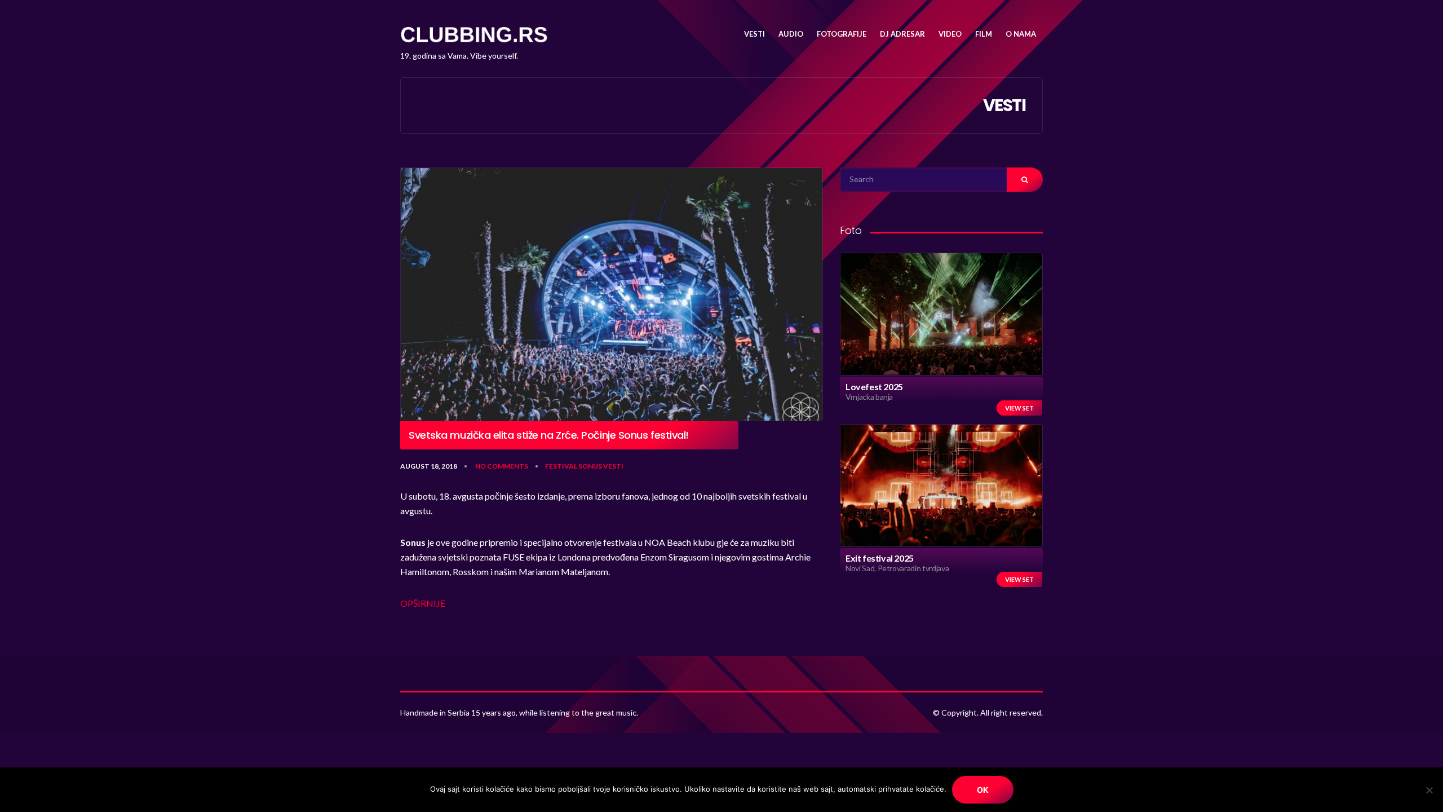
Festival (561, 466)
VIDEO (950, 33)
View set (1019, 408)
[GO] (1025, 179)
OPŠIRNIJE (422, 603)
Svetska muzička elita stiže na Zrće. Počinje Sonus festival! (549, 435)
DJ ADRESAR (902, 33)
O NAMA (1021, 33)
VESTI (754, 33)
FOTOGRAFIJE (841, 33)
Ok (983, 790)
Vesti (613, 466)
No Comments (501, 466)
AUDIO (790, 33)
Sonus (590, 466)
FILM (983, 33)
